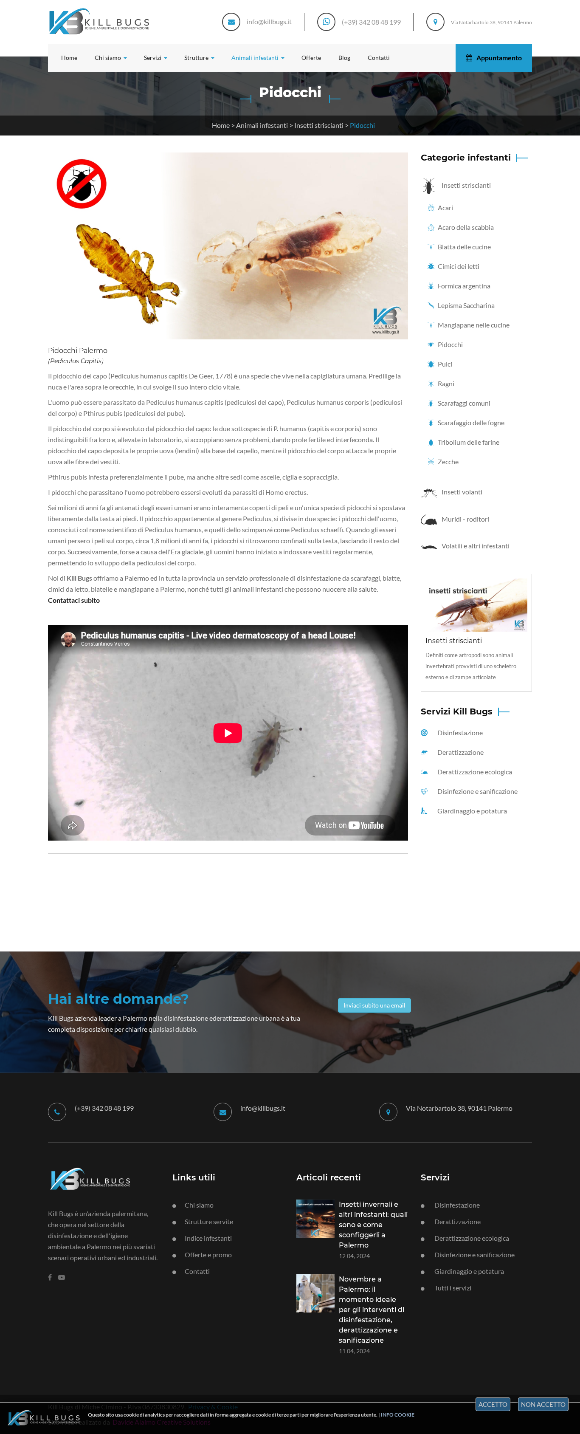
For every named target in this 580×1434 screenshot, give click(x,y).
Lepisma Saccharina (465, 305)
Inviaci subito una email (374, 1005)
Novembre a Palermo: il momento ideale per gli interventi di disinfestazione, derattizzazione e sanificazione (371, 1309)
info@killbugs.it (269, 21)
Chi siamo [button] (108, 57)
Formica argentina (463, 286)
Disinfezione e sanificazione (477, 791)
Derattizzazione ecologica (474, 772)
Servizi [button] (153, 57)
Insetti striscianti (318, 125)
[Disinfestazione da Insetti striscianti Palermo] (476, 604)
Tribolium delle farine (467, 442)
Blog (344, 57)
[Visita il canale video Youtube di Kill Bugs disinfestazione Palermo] (61, 1277)
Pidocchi (449, 344)
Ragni (445, 383)
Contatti (379, 57)
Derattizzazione (460, 752)
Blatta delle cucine (463, 247)
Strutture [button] (197, 57)
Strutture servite (209, 1221)
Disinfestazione (459, 732)
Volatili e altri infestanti (475, 546)
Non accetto (543, 1404)
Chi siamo (199, 1205)
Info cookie (397, 1414)
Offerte (311, 57)
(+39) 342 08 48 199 (371, 22)
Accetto (493, 1404)
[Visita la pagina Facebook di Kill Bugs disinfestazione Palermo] (50, 1277)
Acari (444, 207)
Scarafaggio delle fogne (470, 422)
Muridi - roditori (464, 519)
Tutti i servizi (452, 1288)
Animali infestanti (262, 125)
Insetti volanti (461, 492)
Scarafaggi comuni (463, 403)
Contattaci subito (74, 600)
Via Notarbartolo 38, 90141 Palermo (491, 22)
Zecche (447, 461)
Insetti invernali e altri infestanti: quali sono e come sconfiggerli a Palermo (373, 1224)
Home (69, 57)
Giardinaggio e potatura (471, 811)
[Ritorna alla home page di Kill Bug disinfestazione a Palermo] (104, 1177)
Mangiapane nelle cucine (473, 325)
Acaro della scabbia (465, 227)
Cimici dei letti (457, 266)
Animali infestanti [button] (255, 57)
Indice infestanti (208, 1238)
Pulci (444, 364)
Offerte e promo (208, 1255)
